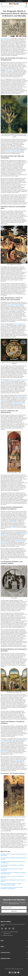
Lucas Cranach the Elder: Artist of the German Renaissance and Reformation (12, 888)
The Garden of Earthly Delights (15, 304)
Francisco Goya (18, 760)
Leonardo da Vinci (10, 150)
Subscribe (14, 911)
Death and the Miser (20, 396)
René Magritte (9, 741)
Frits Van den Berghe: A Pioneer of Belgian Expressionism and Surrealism (11, 884)
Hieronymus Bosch (5, 38)
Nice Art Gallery (14, 3)
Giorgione (13, 527)
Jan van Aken (10, 70)
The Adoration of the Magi (19, 403)
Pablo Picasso (4, 751)
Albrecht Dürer (14, 522)
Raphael (18, 150)
